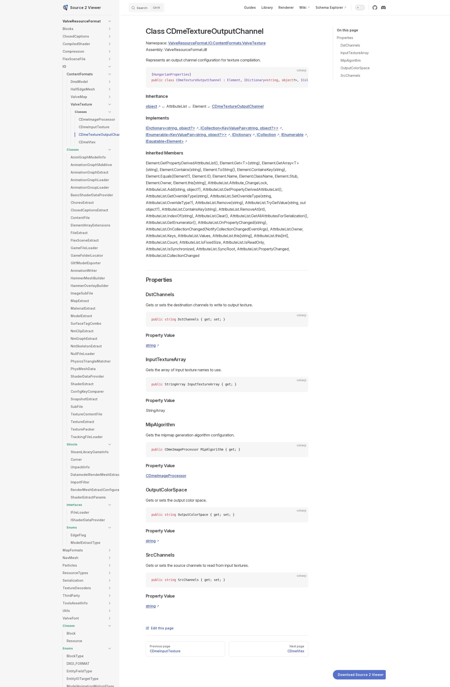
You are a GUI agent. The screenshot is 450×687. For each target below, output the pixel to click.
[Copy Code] (300, 74)
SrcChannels (350, 75)
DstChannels (350, 45)
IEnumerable (292, 134)
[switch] (360, 7)
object (151, 106)
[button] (109, 21)
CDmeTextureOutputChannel (238, 106)
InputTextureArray (355, 53)
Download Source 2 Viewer (361, 675)
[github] (375, 7)
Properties (345, 38)
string (151, 345)
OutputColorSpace (355, 68)
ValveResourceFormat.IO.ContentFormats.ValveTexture (217, 43)
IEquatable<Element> (165, 141)
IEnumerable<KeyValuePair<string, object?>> (186, 134)
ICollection (266, 134)
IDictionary (241, 134)
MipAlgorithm (351, 60)
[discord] (383, 7)
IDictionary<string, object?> (170, 128)
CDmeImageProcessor (166, 475)
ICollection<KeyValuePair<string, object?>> (240, 128)
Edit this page (162, 628)
